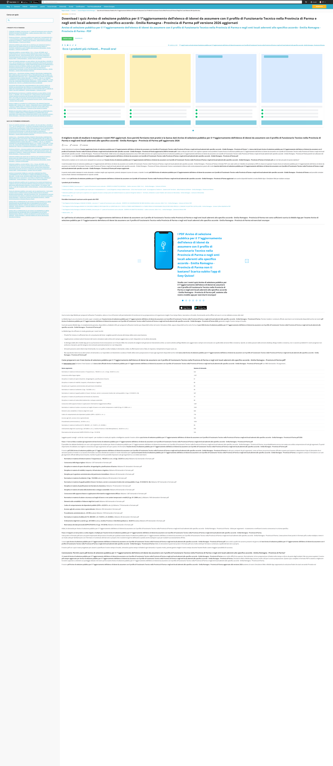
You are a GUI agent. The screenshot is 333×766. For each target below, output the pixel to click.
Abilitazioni (33, 7)
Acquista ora (78, 38)
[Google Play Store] (34, 2)
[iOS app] (185, 308)
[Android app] (200, 308)
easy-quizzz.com (69, 364)
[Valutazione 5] (68, 14)
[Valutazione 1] (62, 14)
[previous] (139, 261)
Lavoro (42, 7)
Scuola (71, 7)
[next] (247, 261)
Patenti (25, 7)
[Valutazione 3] (65, 14)
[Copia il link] (73, 45)
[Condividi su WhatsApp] (70, 45)
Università (62, 7)
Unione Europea (109, 7)
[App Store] (24, 2)
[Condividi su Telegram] (75, 45)
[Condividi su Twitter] (65, 45)
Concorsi (17, 7)
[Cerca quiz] (30, 20)
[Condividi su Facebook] (62, 45)
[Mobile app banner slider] (182, 300)
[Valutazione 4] (66, 14)
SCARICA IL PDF (174, 45)
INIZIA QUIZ (67, 39)
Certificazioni (80, 7)
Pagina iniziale (65, 10)
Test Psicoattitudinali (94, 7)
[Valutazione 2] (63, 14)
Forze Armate (52, 7)
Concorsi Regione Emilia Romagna (86, 10)
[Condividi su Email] (67, 45)
